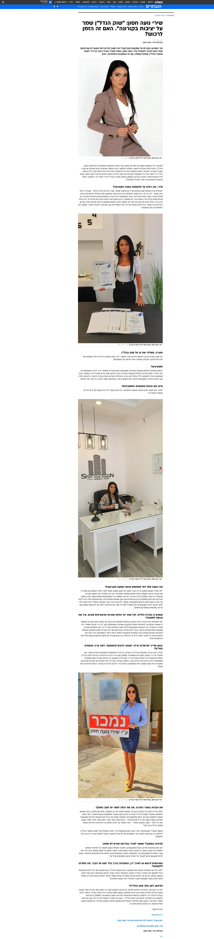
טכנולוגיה (85, 2)
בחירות (135, 2)
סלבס (121, 2)
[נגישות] (3, 2)
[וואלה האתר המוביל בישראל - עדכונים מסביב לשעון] (159, 2)
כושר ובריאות (132, 7)
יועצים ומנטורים (93, 7)
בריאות (101, 2)
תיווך (161, 936)
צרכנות (141, 7)
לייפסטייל (113, 7)
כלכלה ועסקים (122, 7)
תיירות (94, 2)
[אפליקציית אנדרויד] (57, 6)
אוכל (108, 2)
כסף (114, 2)
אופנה (77, 2)
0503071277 (157, 915)
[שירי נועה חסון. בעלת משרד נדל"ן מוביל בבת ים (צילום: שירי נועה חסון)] (120, 280)
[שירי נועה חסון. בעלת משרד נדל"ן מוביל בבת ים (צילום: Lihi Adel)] (120, 109)
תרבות (127, 2)
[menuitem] (149, 2)
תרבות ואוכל (104, 7)
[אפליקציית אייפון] (54, 6)
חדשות (150, 2)
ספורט (143, 2)
